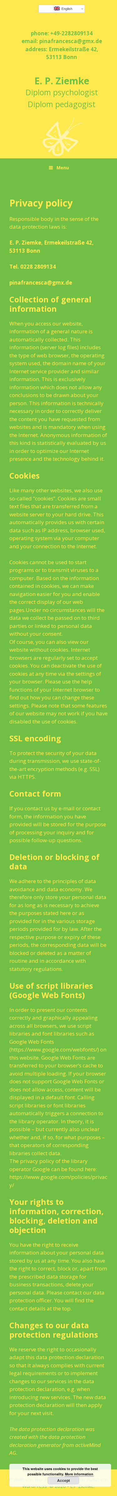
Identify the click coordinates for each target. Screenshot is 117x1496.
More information (79, 1474)
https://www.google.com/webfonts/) (55, 1049)
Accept (63, 1480)
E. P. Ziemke (61, 80)
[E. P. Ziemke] (61, 136)
